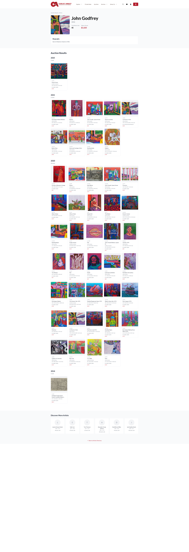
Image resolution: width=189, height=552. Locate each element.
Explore (78, 4)
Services (103, 4)
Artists (60, 12)
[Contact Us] (127, 4)
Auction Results (54, 12)
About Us (112, 4)
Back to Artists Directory (95, 440)
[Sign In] (130, 4)
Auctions (96, 4)
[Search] (123, 4)
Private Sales (88, 4)
